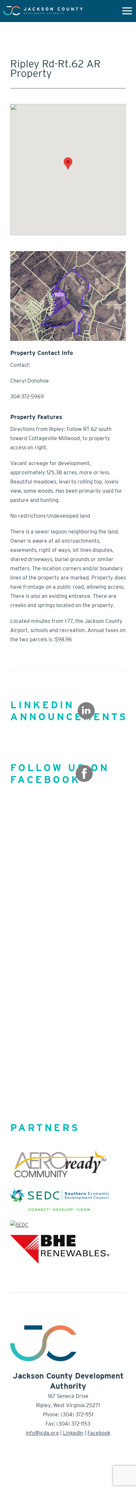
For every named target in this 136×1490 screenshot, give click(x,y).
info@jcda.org (42, 1433)
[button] (68, 163)
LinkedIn (73, 1433)
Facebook (98, 1433)
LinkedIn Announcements (69, 710)
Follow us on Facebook (59, 773)
